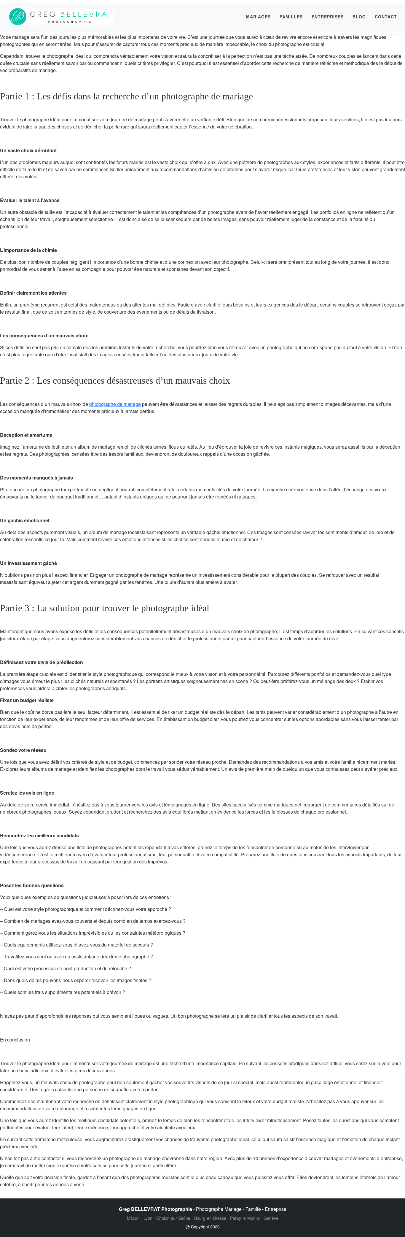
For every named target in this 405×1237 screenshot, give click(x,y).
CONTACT (386, 17)
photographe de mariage (115, 404)
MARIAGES (258, 17)
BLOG (359, 17)
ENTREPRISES (328, 17)
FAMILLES (291, 17)
